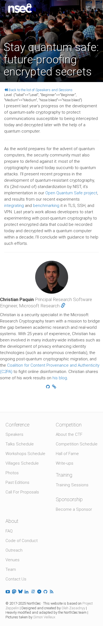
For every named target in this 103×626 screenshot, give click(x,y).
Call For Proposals (22, 492)
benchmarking (46, 205)
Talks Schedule (19, 444)
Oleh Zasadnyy (73, 608)
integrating (14, 205)
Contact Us (15, 579)
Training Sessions (72, 484)
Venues (12, 559)
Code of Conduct (21, 540)
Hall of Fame (67, 453)
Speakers (14, 434)
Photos (12, 472)
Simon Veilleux (44, 617)
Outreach (14, 550)
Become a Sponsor (74, 509)
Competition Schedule (77, 444)
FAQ (9, 531)
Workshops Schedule (25, 453)
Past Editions (17, 482)
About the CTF (69, 434)
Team (10, 569)
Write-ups (64, 463)
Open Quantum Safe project (71, 192)
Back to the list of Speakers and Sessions (40, 90)
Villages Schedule (22, 463)
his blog (59, 377)
